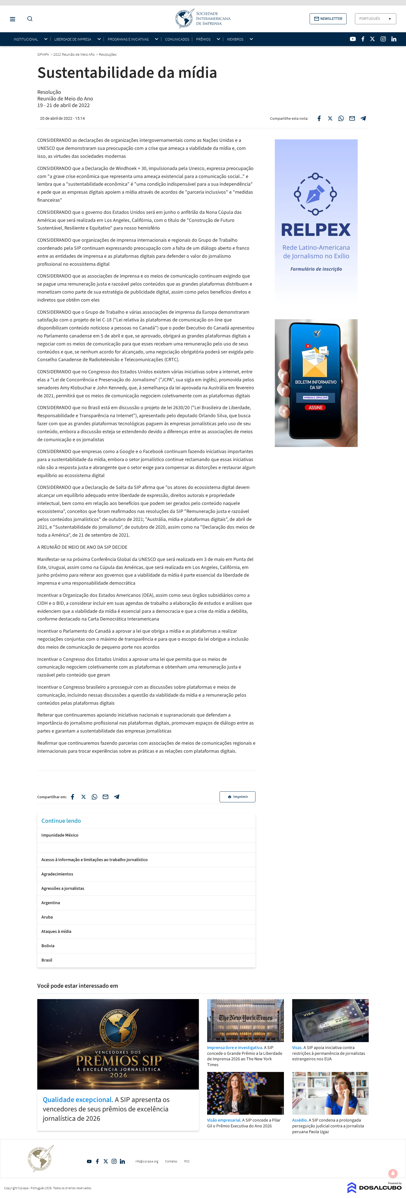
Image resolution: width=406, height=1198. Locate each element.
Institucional (26, 39)
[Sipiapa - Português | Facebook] (363, 38)
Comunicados (177, 39)
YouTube (89, 1161)
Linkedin (122, 1161)
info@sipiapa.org (146, 1161)
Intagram (114, 1161)
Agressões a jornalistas (62, 888)
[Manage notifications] (393, 1173)
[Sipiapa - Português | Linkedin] (393, 38)
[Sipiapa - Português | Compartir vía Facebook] (72, 796)
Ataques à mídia (56, 931)
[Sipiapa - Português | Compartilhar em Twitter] (330, 118)
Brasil (46, 960)
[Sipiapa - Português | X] (372, 39)
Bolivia (47, 946)
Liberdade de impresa (72, 39)
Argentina (50, 903)
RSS (186, 1161)
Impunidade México (59, 835)
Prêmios (203, 39)
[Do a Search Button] (28, 19)
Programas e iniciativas (128, 39)
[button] (328, 18)
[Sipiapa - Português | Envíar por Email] (352, 118)
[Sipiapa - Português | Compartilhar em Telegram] (363, 118)
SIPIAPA (43, 54)
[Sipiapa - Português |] (146, 847)
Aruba (47, 917)
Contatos (171, 1161)
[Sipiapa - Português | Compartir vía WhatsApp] (94, 796)
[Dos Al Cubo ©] (374, 1191)
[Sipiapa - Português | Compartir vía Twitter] (83, 796)
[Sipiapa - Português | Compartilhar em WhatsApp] (341, 118)
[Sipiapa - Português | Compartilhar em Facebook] (319, 118)
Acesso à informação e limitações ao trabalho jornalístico (94, 860)
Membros (235, 39)
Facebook (97, 1161)
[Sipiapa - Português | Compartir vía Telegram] (116, 796)
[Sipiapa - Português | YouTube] (353, 39)
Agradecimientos (57, 874)
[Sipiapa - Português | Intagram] (383, 38)
